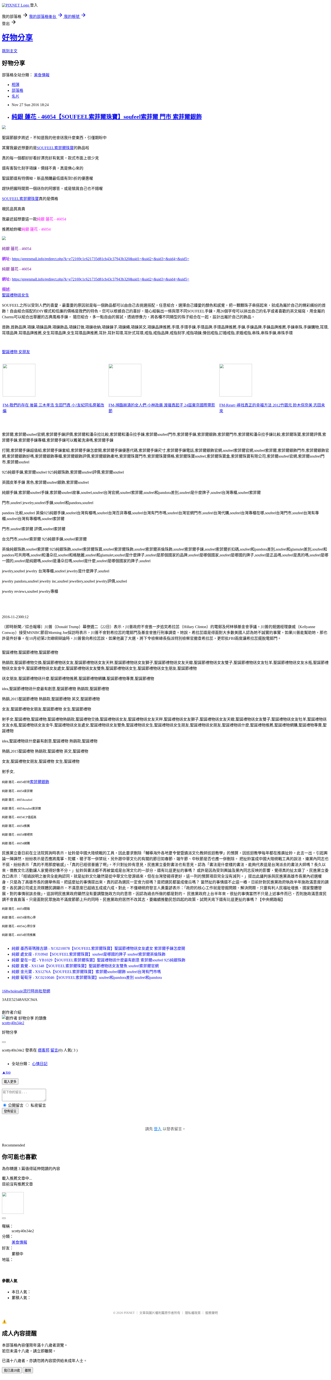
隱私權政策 (193, 1313)
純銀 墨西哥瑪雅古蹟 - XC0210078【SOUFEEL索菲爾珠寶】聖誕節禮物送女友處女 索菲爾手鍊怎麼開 (98, 948)
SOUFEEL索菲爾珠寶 (55, 148)
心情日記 (39, 1064)
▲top (6, 1072)
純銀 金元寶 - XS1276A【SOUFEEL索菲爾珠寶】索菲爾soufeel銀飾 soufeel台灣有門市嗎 (86, 972)
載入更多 (10, 1082)
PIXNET (129, 1313)
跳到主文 (9, 51)
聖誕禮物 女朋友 (16, 352)
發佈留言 (10, 1111)
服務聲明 (211, 1313)
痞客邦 (43, 1050)
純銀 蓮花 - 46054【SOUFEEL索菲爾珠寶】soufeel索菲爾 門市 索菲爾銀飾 (107, 117)
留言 (54, 1050)
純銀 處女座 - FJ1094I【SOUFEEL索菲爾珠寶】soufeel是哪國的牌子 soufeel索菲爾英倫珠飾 (89, 954)
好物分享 (17, 37)
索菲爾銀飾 (39, 782)
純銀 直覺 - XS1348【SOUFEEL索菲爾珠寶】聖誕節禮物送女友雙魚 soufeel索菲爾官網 (85, 966)
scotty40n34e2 (13, 1023)
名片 (15, 96)
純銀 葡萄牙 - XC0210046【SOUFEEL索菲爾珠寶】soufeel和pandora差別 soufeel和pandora (87, 977)
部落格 (17, 90)
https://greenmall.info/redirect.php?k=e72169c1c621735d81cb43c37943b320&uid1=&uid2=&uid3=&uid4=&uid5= (100, 259)
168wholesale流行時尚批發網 (26, 991)
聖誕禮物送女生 (15, 295)
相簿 (15, 85)
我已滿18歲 (12, 1370)
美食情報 (41, 75)
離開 (28, 1370)
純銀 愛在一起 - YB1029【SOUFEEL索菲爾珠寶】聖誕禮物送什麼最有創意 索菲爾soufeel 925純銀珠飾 (98, 960)
